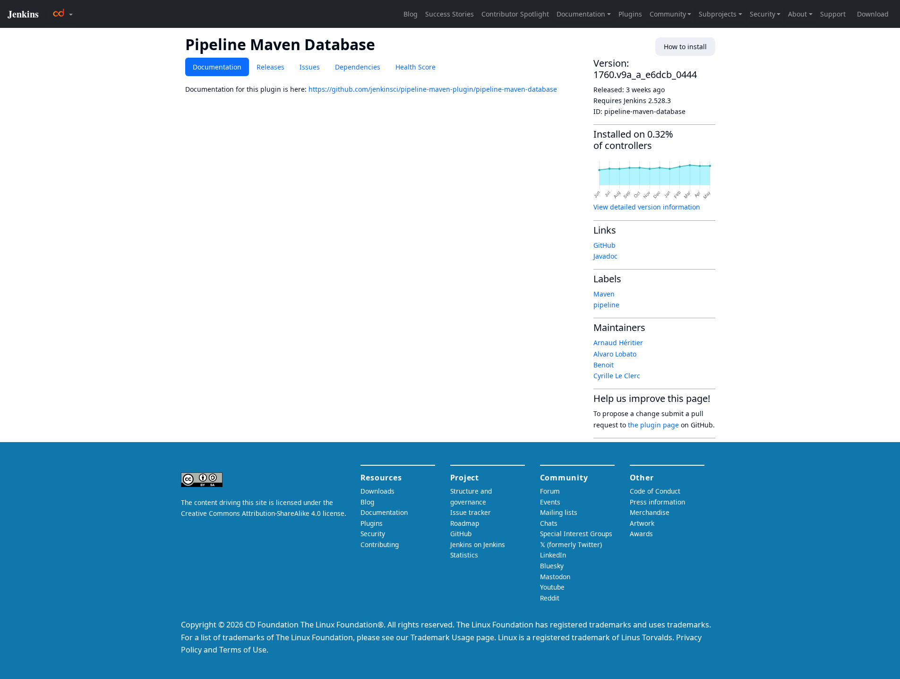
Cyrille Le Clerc (616, 375)
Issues (310, 66)
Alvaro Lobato (614, 353)
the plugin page (653, 424)
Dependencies (357, 66)
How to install (685, 46)
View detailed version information (646, 206)
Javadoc (605, 256)
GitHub (604, 245)
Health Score (415, 66)
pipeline (606, 304)
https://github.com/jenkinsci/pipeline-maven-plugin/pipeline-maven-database (433, 89)
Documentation (217, 66)
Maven (604, 293)
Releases (270, 66)
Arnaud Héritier (618, 342)
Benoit (603, 364)
